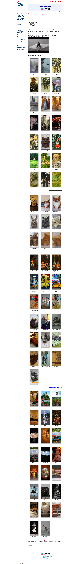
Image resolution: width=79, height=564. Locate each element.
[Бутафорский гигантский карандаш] (56, 340)
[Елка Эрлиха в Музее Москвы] (34, 399)
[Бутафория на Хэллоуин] (56, 180)
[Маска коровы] (34, 240)
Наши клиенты (22, 18)
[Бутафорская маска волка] (45, 222)
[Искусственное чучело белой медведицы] (34, 65)
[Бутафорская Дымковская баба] (56, 142)
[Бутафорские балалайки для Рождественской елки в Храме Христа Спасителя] (45, 262)
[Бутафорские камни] (45, 340)
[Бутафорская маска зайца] (34, 222)
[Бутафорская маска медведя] (45, 142)
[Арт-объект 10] (56, 491)
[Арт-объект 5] (45, 436)
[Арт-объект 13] (34, 510)
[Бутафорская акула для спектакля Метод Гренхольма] (56, 85)
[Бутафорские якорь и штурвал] (56, 321)
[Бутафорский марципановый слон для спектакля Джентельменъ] (56, 123)
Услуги (19, 21)
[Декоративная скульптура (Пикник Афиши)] (34, 160)
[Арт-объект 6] (45, 473)
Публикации (21, 16)
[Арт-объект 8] (45, 510)
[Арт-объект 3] (45, 417)
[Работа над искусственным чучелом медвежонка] (45, 65)
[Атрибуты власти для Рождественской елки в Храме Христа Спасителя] (34, 262)
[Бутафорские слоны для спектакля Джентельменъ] (45, 123)
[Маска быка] (56, 240)
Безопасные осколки (20, 26)
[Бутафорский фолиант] (34, 358)
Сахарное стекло (19, 25)
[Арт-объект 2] (34, 417)
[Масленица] (34, 473)
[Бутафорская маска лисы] (56, 203)
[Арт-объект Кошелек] (34, 321)
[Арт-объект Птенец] (45, 528)
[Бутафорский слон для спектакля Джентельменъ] (56, 104)
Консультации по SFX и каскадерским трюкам (20, 50)
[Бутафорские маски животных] (45, 203)
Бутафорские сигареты (20, 38)
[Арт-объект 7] (56, 473)
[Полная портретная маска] (34, 203)
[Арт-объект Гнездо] (56, 436)
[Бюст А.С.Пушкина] (34, 180)
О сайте (19, 13)
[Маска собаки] (56, 222)
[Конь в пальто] (45, 104)
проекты (20, 15)
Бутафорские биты (19, 30)
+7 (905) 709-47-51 (56, 1)
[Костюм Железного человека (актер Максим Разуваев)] (56, 65)
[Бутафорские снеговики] (45, 302)
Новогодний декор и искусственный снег (20, 41)
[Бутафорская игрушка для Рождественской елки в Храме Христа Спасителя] (34, 282)
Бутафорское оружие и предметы (22, 29)
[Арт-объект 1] (45, 399)
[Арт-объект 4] (34, 436)
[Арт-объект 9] (34, 491)
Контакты (20, 19)
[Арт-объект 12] (56, 510)
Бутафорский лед (19, 32)
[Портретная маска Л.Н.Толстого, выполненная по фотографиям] (56, 160)
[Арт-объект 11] (45, 491)
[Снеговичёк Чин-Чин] (56, 454)
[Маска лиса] (45, 240)
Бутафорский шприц (20, 31)
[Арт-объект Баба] (34, 528)
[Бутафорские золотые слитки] (34, 340)
